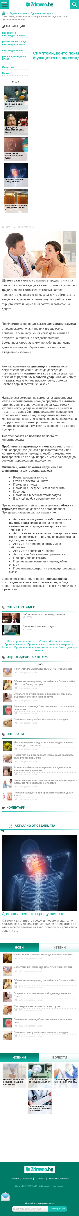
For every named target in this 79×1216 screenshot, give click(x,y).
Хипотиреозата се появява (21, 436)
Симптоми (8, 67)
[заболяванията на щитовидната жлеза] (11, 618)
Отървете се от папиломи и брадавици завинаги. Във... (43, 995)
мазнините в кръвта (38, 373)
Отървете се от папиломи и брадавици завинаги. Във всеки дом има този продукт (43, 695)
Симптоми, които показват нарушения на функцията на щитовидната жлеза (35, 18)
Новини (19, 1057)
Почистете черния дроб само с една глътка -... (14, 104)
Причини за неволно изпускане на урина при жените (13, 1081)
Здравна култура (41, 13)
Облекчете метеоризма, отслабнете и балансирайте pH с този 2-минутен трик (44, 683)
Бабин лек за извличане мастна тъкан (14, 155)
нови (19, 947)
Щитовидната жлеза (16, 280)
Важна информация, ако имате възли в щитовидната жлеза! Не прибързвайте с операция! (45, 781)
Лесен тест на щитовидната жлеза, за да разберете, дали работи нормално (44, 756)
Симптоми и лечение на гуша (39, 626)
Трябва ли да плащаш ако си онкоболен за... (65, 1080)
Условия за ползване (59, 1179)
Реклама (15, 1179)
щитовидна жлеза (12, 50)
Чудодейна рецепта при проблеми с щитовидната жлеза (43, 794)
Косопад (7, 647)
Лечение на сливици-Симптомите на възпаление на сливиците (44, 708)
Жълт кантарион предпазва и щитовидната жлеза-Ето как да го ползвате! (43, 744)
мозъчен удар (43, 377)
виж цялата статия (28, 672)
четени (59, 947)
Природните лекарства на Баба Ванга (14, 129)
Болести (59, 1057)
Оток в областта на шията (54, 641)
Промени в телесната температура (35, 647)
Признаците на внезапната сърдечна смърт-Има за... (40, 1108)
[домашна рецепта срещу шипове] (39, 872)
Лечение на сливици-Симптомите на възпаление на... (43, 1020)
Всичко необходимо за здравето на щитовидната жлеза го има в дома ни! (43, 769)
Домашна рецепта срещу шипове (14, 180)
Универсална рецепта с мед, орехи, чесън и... (16, 207)
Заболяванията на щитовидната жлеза (44, 614)
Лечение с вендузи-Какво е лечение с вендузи (41, 719)
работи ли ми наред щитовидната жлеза (14, 42)
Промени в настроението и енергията (50, 644)
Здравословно (18, 13)
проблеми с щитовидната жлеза (13, 34)
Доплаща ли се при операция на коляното (40, 1080)
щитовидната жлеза (61, 323)
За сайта (40, 1179)
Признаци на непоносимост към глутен (37, 1006)
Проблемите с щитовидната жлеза (27, 446)
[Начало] (4, 13)
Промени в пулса (14, 644)
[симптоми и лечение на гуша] (11, 630)
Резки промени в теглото (22, 641)
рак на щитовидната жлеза (14, 57)
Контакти (27, 1179)
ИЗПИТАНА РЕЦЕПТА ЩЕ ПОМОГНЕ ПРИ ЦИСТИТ (43, 668)
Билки (6, 73)
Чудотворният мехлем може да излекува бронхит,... (45, 954)
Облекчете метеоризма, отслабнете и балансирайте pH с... (44, 982)
